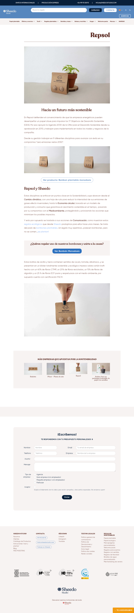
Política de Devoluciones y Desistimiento (86, 544)
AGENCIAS (125, 16)
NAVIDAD (122, 21)
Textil (38, 21)
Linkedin (61, 536)
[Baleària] (33, 369)
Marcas (112, 21)
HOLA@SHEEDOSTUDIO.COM (106, 3)
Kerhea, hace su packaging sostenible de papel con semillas (101, 378)
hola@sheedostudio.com (45, 542)
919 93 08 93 (41, 537)
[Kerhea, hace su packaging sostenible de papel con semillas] (101, 369)
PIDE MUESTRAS (19, 551)
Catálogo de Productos (22, 541)
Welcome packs (103, 21)
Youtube (62, 541)
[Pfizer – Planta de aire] (56, 369)
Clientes (16, 539)
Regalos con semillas (111, 552)
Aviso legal (85, 549)
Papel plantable (14, 21)
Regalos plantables (50, 21)
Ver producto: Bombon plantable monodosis (67, 180)
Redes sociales (86, 554)
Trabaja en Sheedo (43, 547)
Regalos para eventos (112, 550)
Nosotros (16, 536)
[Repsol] (78, 368)
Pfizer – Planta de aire (56, 377)
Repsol (30, 117)
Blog (15, 548)
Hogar (92, 21)
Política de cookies (88, 551)
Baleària (33, 377)
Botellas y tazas (66, 21)
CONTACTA (110, 10)
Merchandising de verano (113, 562)
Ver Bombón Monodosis (67, 251)
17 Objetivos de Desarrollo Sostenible (86, 121)
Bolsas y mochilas (80, 21)
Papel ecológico (110, 540)
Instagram (62, 539)
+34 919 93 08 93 (83, 3)
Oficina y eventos (27, 21)
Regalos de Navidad (111, 555)
